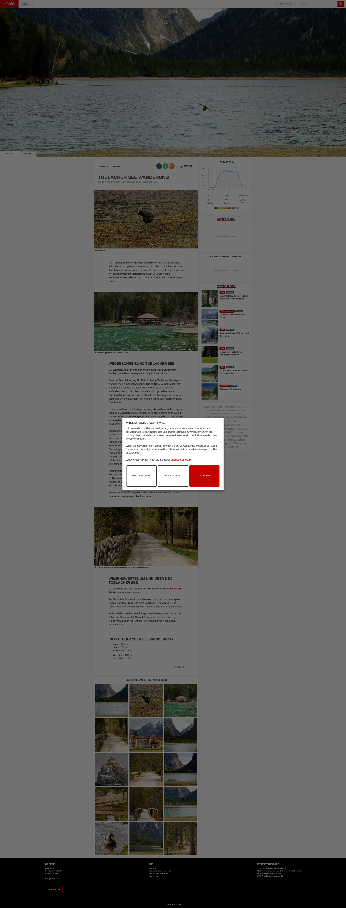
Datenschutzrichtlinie (181, 459)
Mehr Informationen (141, 475)
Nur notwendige (173, 475)
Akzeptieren (204, 475)
